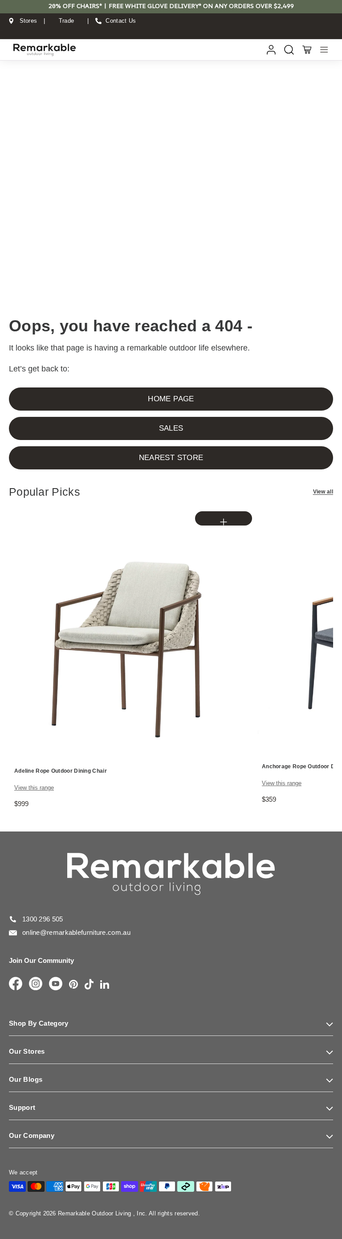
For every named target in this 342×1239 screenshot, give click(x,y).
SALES (171, 428)
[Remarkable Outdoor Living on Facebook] (15, 984)
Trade (66, 21)
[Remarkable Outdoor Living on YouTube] (55, 984)
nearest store (171, 457)
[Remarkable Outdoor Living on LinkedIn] (104, 985)
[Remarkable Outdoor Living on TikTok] (89, 985)
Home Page (171, 399)
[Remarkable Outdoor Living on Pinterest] (73, 985)
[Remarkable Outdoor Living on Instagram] (35, 984)
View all (323, 492)
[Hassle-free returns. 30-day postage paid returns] (171, 29)
